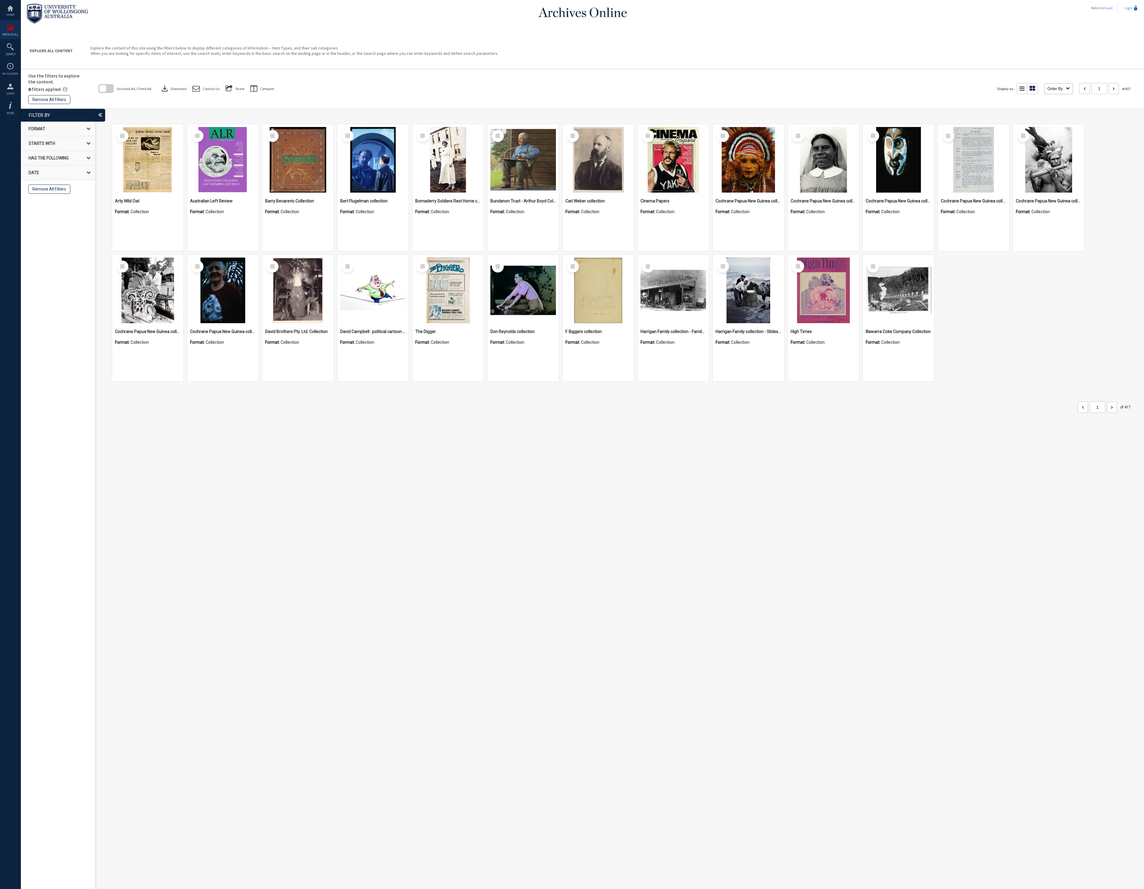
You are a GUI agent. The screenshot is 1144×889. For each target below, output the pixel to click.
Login (10, 93)
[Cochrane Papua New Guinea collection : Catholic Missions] (823, 160)
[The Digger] (448, 290)
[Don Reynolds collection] (523, 290)
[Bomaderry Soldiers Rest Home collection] (448, 160)
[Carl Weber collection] (598, 160)
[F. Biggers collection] (598, 290)
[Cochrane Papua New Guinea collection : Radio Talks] (223, 290)
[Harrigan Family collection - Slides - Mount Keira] (748, 290)
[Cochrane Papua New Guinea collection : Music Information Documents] (973, 160)
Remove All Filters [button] (49, 99)
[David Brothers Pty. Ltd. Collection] (298, 290)
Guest (1109, 8)
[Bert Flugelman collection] (373, 160)
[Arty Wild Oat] (148, 160)
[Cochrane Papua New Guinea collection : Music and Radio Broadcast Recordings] (1048, 160)
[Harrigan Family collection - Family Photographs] (673, 290)
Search (10, 54)
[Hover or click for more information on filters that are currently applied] (65, 89)
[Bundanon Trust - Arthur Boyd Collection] (523, 160)
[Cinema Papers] (673, 160)
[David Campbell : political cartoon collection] (373, 290)
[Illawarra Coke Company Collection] (898, 290)
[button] (206, 88)
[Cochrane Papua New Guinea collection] (748, 160)
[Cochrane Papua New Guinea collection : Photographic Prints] (148, 290)
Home (10, 15)
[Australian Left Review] (223, 160)
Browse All (10, 34)
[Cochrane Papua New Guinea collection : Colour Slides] (898, 160)
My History (10, 74)
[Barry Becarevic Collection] (298, 160)
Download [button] (173, 88)
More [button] (10, 113)
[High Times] (823, 290)
